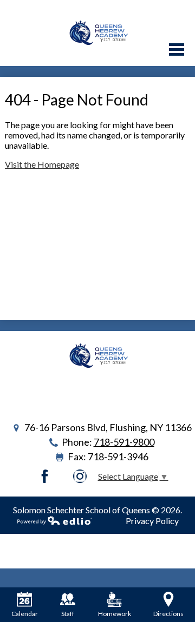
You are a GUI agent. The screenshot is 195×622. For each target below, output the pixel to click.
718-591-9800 (124, 442)
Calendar (24, 614)
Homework (114, 614)
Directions (168, 614)
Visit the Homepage (42, 164)
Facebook (44, 476)
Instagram (80, 476)
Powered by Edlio (55, 520)
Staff (67, 614)
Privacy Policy (152, 520)
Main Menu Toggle (176, 49)
